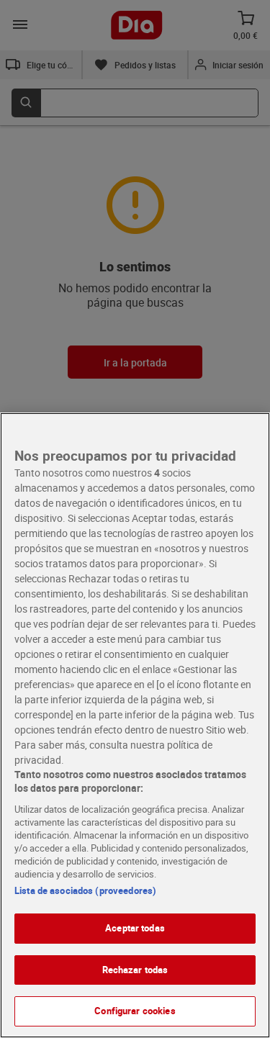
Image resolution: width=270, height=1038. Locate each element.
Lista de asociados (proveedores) (85, 890)
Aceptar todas (135, 927)
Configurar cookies (134, 1010)
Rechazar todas (135, 969)
